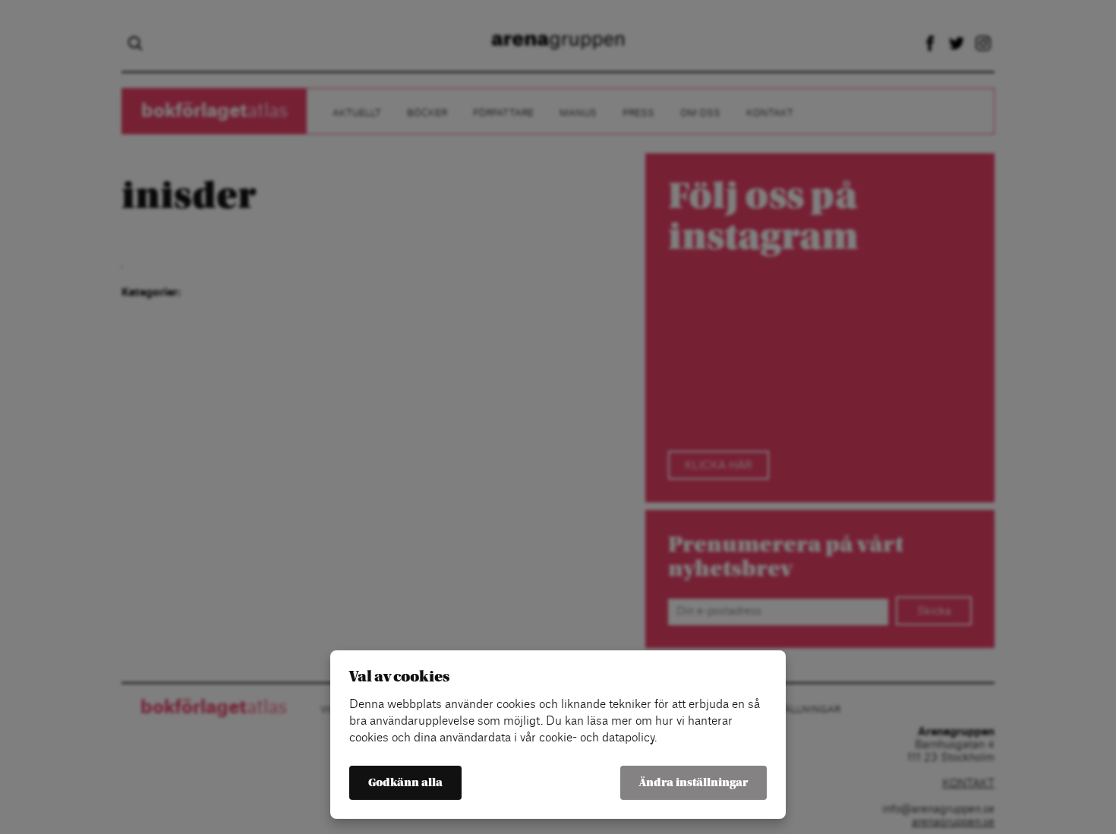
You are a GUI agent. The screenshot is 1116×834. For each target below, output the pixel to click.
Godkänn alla (405, 782)
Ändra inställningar (693, 782)
